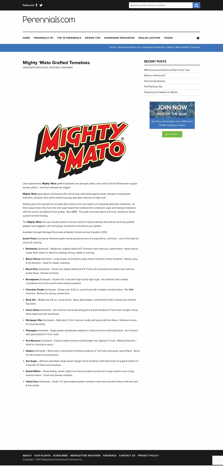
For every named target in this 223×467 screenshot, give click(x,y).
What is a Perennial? (154, 75)
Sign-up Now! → (172, 134)
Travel (168, 37)
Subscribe (60, 455)
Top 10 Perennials (69, 37)
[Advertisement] (154, 21)
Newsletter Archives (85, 455)
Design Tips (92, 37)
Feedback (110, 455)
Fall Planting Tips (153, 86)
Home (26, 37)
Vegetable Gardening (61, 67)
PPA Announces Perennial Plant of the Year (167, 70)
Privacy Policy (148, 455)
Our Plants (42, 455)
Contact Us (127, 455)
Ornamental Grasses (154, 81)
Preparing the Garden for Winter (161, 92)
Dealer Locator (149, 37)
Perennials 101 (43, 37)
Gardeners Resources (119, 37)
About (27, 455)
